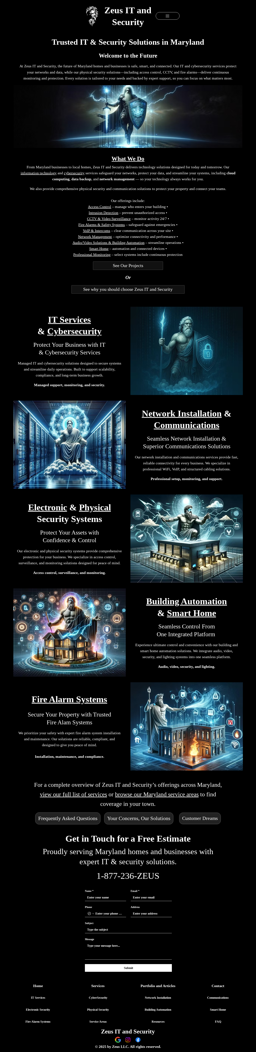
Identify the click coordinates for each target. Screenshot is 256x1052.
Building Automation (186, 601)
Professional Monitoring (92, 254)
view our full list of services (73, 794)
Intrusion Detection (103, 213)
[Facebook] (138, 1039)
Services (98, 986)
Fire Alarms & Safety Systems (101, 225)
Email (135, 891)
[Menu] (168, 16)
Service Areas (98, 1021)
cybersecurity (74, 173)
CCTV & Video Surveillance (109, 219)
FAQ (218, 1021)
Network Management (95, 237)
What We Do (128, 158)
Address (135, 907)
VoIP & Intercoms (96, 231)
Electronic (47, 507)
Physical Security (98, 1009)
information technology (39, 173)
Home (38, 986)
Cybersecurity (74, 331)
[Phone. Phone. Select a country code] (91, 913)
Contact (218, 986)
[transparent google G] (118, 1039)
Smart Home (191, 613)
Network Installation (182, 413)
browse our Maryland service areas (157, 794)
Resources (158, 1021)
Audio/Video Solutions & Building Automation (108, 243)
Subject (89, 923)
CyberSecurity (98, 997)
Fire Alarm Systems (69, 699)
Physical (95, 507)
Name (89, 891)
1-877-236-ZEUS (128, 876)
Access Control (99, 207)
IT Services (69, 319)
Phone (88, 907)
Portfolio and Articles (158, 986)
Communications (186, 425)
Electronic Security (38, 1009)
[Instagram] (128, 1039)
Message (89, 939)
